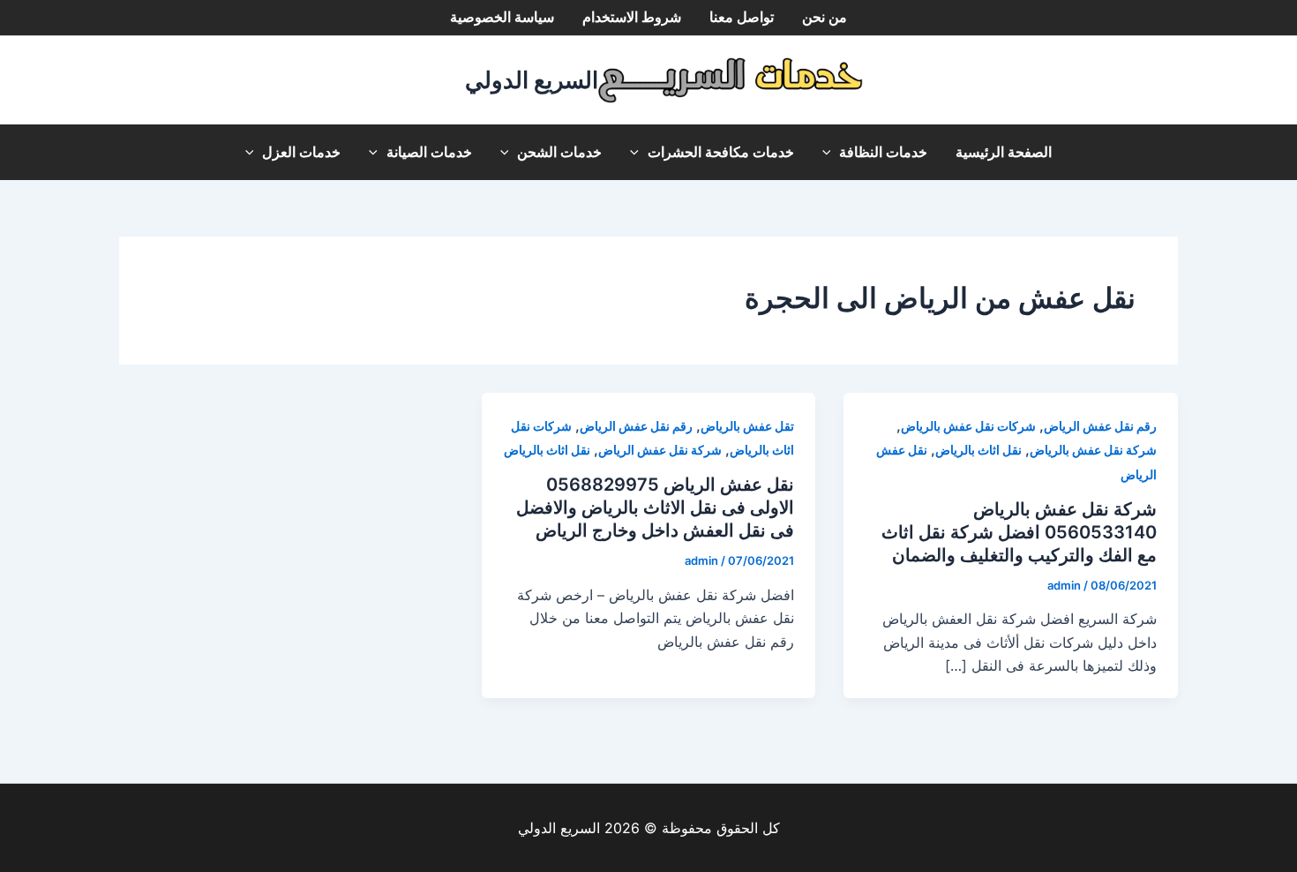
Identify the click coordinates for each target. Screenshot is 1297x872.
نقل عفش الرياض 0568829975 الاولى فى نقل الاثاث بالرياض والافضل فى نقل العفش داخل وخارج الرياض (655, 507)
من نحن (824, 17)
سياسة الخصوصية (502, 17)
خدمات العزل (301, 152)
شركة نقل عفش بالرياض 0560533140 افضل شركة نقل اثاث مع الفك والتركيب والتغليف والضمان (1019, 532)
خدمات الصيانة (429, 152)
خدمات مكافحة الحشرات (721, 152)
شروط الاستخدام (631, 17)
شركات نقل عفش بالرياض (968, 425)
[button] (831, 152)
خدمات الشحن (559, 152)
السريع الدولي (531, 80)
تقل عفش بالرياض (747, 425)
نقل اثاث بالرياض (978, 449)
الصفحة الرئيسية (1004, 152)
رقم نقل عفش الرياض (1100, 425)
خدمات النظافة (883, 152)
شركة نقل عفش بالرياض (1093, 449)
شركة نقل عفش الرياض (660, 449)
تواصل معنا (741, 17)
